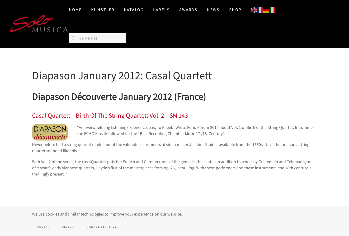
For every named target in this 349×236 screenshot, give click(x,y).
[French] (260, 9)
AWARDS (188, 9)
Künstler (102, 9)
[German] (266, 9)
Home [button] (75, 9)
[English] (254, 9)
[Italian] (272, 9)
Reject (68, 226)
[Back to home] (39, 24)
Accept (43, 226)
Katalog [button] (134, 9)
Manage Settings (101, 226)
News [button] (213, 9)
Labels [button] (161, 9)
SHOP (235, 9)
